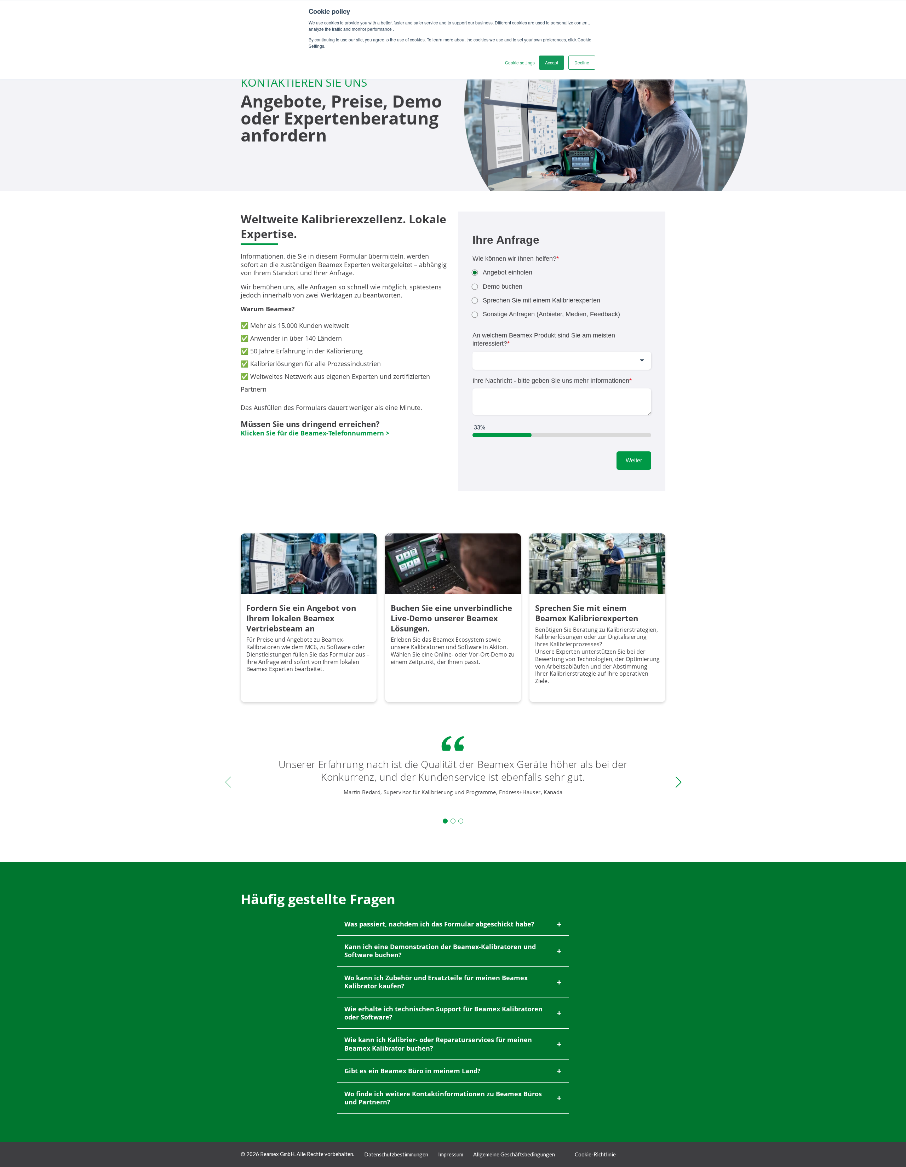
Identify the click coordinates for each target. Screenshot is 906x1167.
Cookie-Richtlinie (595, 1154)
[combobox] (561, 361)
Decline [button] (581, 62)
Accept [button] (551, 62)
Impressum (450, 1154)
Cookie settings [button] (520, 62)
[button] (445, 821)
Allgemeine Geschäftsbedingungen (514, 1154)
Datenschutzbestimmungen (396, 1154)
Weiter (634, 460)
